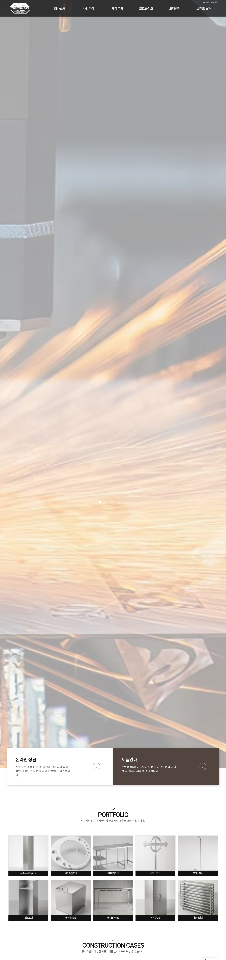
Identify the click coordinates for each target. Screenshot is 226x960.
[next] (125, 502)
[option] (113, 384)
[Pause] (100, 502)
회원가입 (214, 2)
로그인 (206, 2)
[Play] (105, 502)
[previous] (119, 502)
